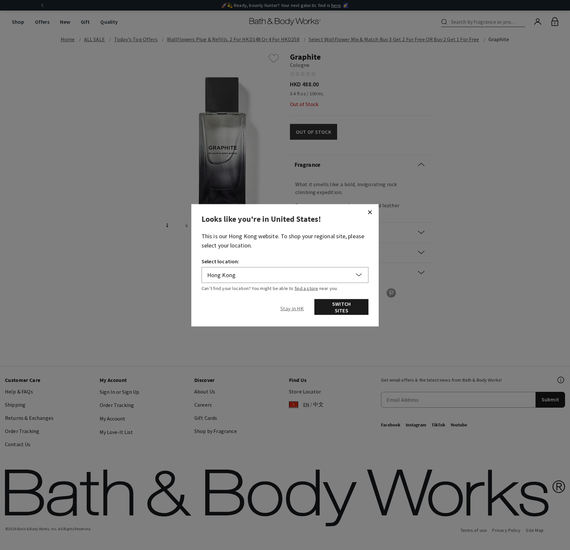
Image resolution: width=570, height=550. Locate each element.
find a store (306, 288)
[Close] (370, 212)
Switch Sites (341, 306)
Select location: (220, 261)
